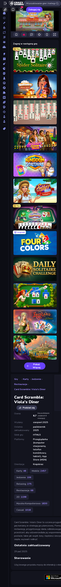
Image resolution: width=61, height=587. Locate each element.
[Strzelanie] (4, 111)
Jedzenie (36, 379)
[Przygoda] (4, 87)
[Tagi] (4, 128)
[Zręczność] (4, 121)
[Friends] (5, 9)
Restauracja (20, 384)
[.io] (4, 68)
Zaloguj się (34, 9)
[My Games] (13, 9)
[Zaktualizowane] (4, 32)
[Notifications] (21, 9)
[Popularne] (4, 27)
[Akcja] (4, 54)
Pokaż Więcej (36, 366)
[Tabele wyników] (4, 46)
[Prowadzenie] (4, 83)
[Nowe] (4, 22)
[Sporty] (4, 102)
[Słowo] (4, 97)
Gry (16, 379)
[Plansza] (4, 78)
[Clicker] (4, 63)
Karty (26, 379)
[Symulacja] (4, 116)
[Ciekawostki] (4, 58)
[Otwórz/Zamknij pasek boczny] (5, 3)
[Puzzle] (4, 92)
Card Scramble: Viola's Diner (30, 389)
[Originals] (4, 37)
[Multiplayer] (4, 42)
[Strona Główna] (4, 13)
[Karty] (4, 73)
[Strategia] (4, 107)
